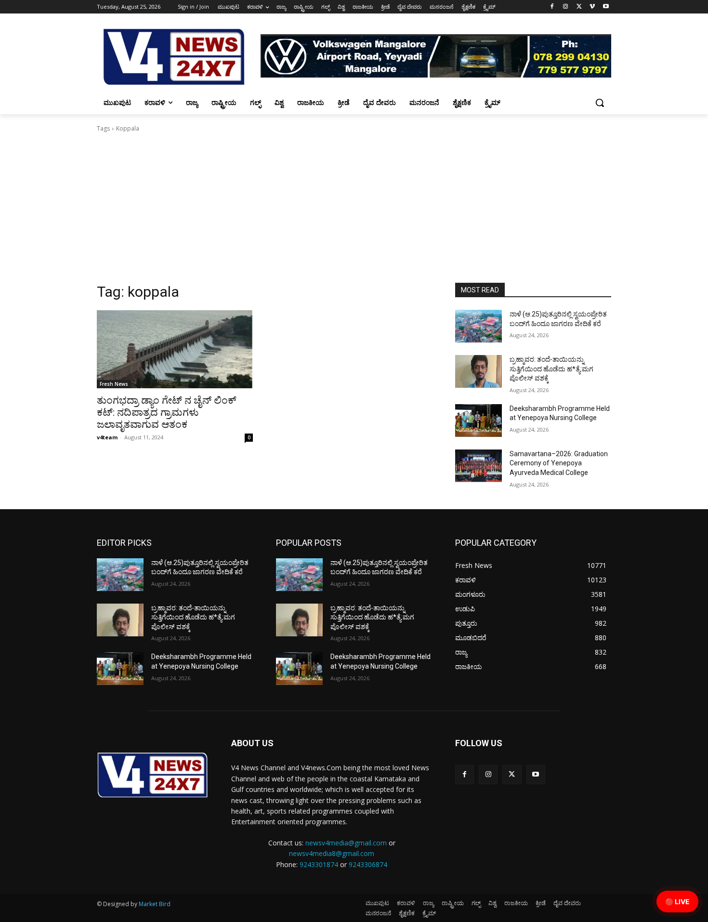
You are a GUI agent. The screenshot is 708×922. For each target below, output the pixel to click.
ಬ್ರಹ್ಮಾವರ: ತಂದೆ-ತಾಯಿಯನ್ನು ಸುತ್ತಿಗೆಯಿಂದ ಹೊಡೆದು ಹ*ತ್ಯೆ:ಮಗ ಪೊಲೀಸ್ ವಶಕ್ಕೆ (551, 369)
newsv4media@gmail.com (346, 842)
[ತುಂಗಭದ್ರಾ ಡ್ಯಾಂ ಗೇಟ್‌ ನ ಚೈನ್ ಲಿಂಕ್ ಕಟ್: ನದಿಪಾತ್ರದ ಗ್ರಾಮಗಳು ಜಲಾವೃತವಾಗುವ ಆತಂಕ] (175, 349)
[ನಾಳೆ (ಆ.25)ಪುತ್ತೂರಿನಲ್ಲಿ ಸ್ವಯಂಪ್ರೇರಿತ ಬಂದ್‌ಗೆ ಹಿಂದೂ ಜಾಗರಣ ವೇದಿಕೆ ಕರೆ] (478, 326)
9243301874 (319, 864)
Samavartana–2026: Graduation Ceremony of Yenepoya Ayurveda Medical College (559, 463)
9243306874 (368, 864)
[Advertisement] (354, 210)
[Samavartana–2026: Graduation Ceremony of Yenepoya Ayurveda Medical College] (478, 465)
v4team (107, 437)
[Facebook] (552, 7)
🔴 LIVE (677, 901)
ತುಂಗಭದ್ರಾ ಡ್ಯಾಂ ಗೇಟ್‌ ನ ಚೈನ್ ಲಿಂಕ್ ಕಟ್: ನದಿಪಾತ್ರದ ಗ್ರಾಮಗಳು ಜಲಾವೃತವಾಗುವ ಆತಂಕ (166, 412)
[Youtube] (605, 7)
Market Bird (154, 904)
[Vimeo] (592, 7)
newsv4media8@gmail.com (331, 853)
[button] (599, 102)
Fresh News (114, 384)
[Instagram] (565, 7)
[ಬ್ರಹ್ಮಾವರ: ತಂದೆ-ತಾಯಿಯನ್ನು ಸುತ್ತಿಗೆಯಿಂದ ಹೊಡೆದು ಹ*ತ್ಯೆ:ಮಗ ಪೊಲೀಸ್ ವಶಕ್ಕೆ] (478, 371)
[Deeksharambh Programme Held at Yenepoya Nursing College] (478, 420)
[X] (579, 7)
